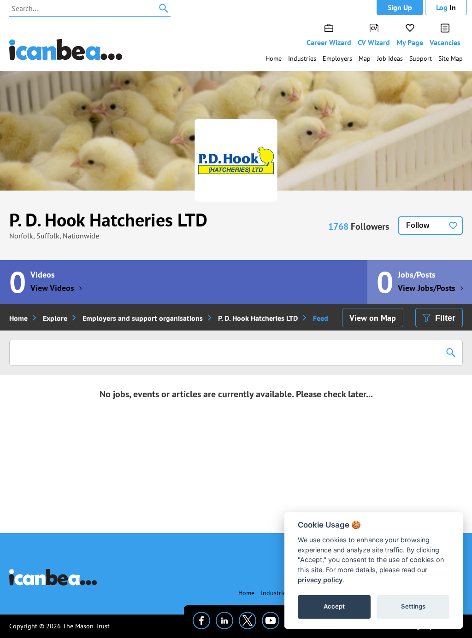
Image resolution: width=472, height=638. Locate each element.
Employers (337, 58)
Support (420, 58)
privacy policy (320, 580)
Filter (445, 318)
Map (365, 58)
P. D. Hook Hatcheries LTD (108, 220)
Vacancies (445, 42)
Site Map (450, 58)
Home (274, 58)
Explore (55, 318)
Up (400, 7)
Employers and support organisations (143, 318)
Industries (302, 58)
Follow (417, 225)
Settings (413, 606)
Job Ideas (390, 58)
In (446, 7)
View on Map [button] (372, 318)
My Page (409, 42)
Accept (334, 606)
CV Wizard (374, 42)
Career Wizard (329, 42)
